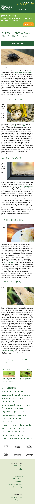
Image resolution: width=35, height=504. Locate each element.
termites (19, 434)
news (4, 418)
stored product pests (17, 431)
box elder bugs (26, 395)
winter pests (26, 438)
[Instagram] (19, 469)
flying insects (15, 360)
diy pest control (24, 404)
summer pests (5, 362)
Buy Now (29, 24)
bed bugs (22, 391)
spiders (29, 424)
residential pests (25, 360)
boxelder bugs (6, 398)
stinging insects (20, 428)
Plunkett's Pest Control (17, 497)
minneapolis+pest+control (8, 415)
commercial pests (9, 401)
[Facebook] (14, 469)
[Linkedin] (21, 469)
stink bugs (4, 431)
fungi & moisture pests (10, 412)
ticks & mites (7, 438)
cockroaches (17, 398)
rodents (21, 424)
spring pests (7, 428)
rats (15, 421)
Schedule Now (18, 44)
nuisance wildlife (15, 418)
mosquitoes (21, 414)
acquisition (6, 391)
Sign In (18, 500)
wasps (17, 438)
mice (22, 411)
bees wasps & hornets (11, 394)
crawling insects (9, 404)
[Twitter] (16, 469)
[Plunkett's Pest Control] (6, 7)
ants (15, 391)
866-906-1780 (17, 466)
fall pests (6, 408)
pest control (7, 421)
